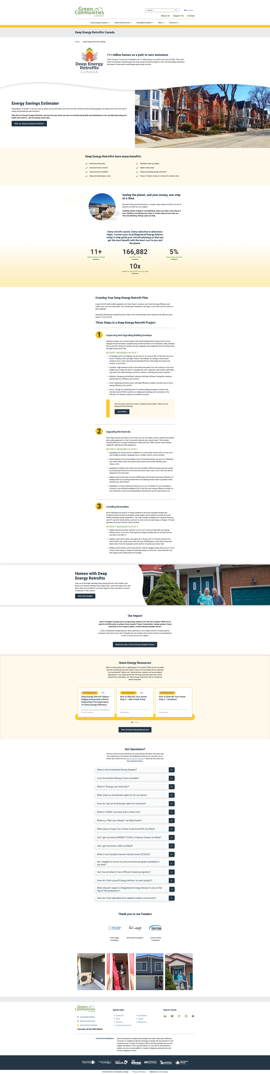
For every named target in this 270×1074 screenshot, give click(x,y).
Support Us (178, 15)
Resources (173, 23)
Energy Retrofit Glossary (135, 759)
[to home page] (85, 1011)
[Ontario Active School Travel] (88, 1063)
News (160, 23)
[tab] (131, 722)
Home (77, 42)
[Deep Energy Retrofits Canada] (181, 1064)
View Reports (142, 1015)
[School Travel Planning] (105, 1063)
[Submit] (176, 10)
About (118, 1019)
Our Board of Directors (123, 1025)
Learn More (122, 412)
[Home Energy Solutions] (166, 1064)
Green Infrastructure (122, 23)
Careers (140, 1019)
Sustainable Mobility (144, 23)
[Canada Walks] (121, 1064)
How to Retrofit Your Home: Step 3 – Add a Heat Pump (133, 698)
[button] (135, 769)
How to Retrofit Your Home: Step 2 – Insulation (172, 698)
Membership (142, 1022)
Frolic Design (163, 1072)
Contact (191, 15)
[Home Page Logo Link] (89, 12)
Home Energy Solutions (99, 23)
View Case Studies (85, 596)
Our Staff (119, 1022)
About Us (165, 15)
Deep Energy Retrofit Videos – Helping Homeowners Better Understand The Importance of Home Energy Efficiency (96, 700)
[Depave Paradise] (136, 1064)
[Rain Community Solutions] (150, 1063)
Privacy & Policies (139, 1072)
